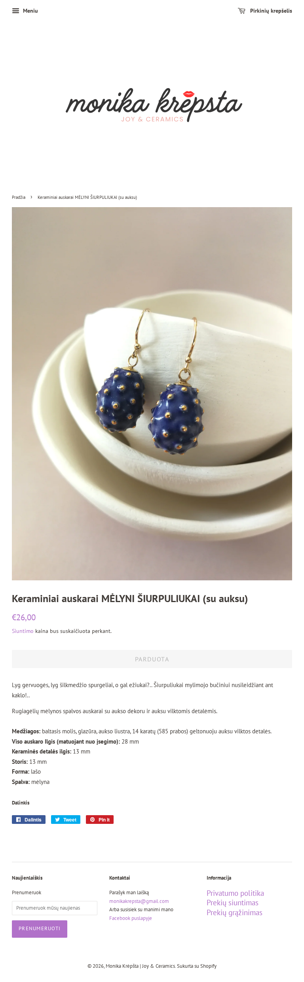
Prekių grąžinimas (234, 912)
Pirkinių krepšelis (270, 10)
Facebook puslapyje (130, 918)
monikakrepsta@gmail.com (139, 901)
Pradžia (18, 197)
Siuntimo (23, 631)
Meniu (29, 10)
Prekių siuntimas (232, 902)
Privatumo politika (235, 893)
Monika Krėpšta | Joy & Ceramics (140, 966)
